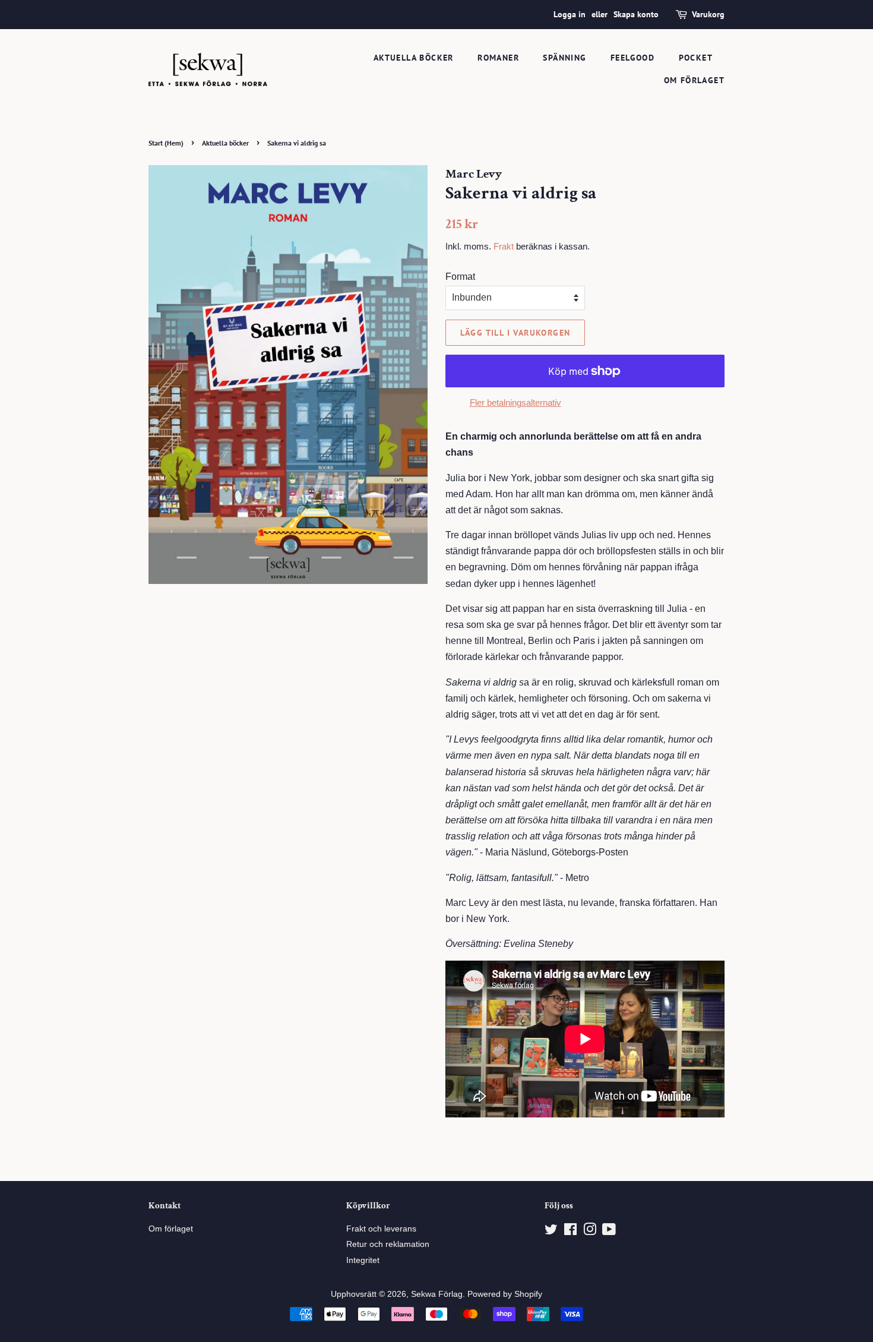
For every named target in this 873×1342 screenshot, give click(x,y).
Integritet (362, 1260)
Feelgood (632, 57)
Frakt (504, 246)
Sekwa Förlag (437, 1294)
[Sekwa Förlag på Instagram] (589, 1231)
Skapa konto (636, 14)
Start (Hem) (166, 142)
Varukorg (708, 14)
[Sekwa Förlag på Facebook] (570, 1231)
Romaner (498, 57)
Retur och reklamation (387, 1244)
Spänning (564, 57)
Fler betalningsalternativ (515, 402)
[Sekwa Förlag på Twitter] (551, 1231)
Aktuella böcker (414, 57)
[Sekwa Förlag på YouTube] (609, 1231)
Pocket (696, 57)
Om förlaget (694, 80)
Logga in (569, 14)
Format (460, 276)
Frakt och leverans (381, 1228)
